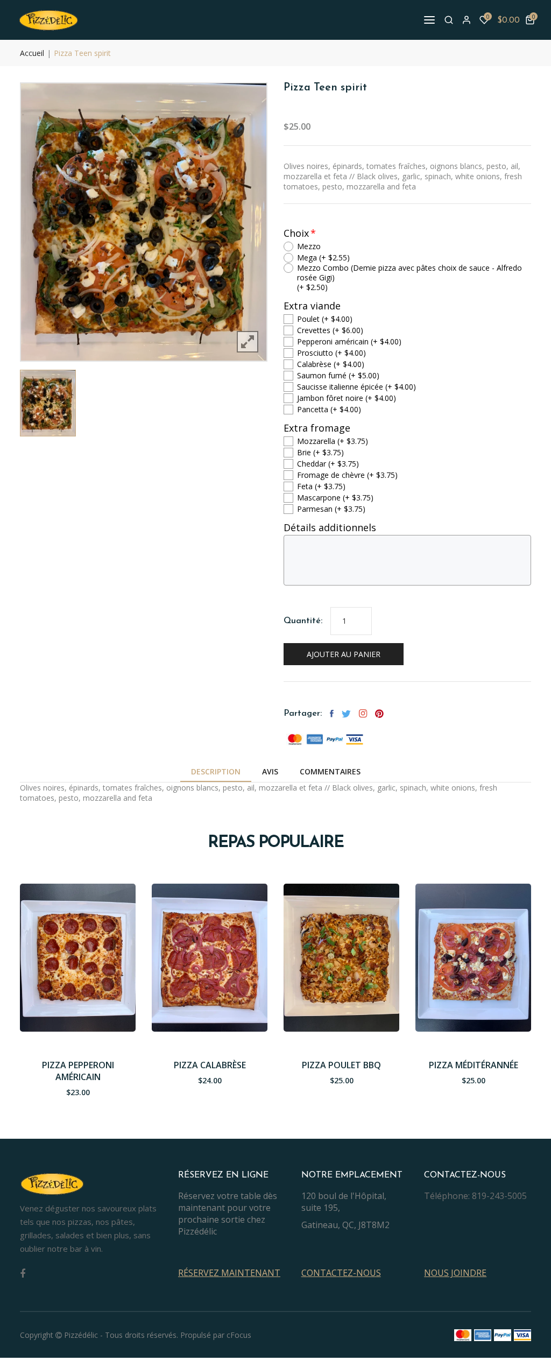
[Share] (363, 713)
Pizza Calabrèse (210, 1065)
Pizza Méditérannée (473, 1065)
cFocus (239, 1335)
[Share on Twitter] (346, 713)
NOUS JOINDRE (455, 1273)
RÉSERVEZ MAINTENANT (229, 1273)
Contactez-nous (341, 1273)
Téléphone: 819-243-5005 (475, 1196)
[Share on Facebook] (332, 713)
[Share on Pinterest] (379, 713)
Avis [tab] (270, 771)
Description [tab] (216, 771)
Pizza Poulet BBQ (341, 1065)
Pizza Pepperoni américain (78, 1071)
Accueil (32, 53)
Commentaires (330, 771)
